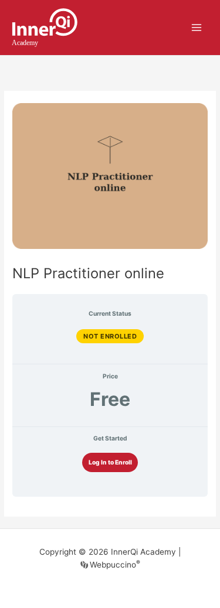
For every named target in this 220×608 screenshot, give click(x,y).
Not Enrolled (110, 336)
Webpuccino (113, 564)
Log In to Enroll (110, 462)
